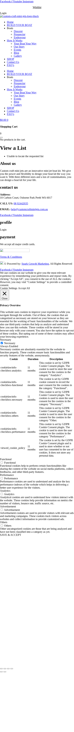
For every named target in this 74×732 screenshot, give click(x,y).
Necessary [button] (5, 339)
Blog (16, 52)
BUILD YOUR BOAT (19, 25)
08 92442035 (21, 203)
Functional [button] (6, 459)
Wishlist (37, 7)
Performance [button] (7, 475)
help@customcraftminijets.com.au (29, 209)
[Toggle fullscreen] (4, 668)
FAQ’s (10, 65)
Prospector (19, 34)
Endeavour (20, 37)
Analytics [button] (5, 490)
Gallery (18, 55)
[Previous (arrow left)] (1, 671)
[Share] (8, 668)
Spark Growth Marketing (35, 263)
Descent (18, 31)
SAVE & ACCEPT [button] (10, 534)
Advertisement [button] (8, 506)
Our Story (19, 46)
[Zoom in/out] (1, 668)
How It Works (14, 40)
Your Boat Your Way (25, 43)
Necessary (9, 343)
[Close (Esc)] (11, 668)
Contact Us (13, 62)
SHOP (10, 59)
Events (17, 49)
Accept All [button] (24, 288)
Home (10, 22)
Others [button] (3, 522)
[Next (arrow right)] (4, 671)
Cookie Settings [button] (8, 288)
